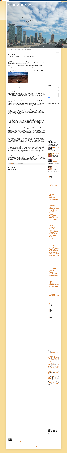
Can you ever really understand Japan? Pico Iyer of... (53, 286)
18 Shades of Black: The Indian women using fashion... (53, 257)
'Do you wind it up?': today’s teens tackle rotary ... (53, 290)
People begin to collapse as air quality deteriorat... (53, 273)
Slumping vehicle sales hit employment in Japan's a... (53, 198)
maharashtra (49, 378)
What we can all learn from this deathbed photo (53, 185)
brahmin (57, 368)
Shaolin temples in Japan (52, 101)
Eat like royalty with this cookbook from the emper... (53, 263)
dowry (48, 372)
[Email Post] (17, 163)
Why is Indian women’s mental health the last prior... (53, 227)
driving (52, 372)
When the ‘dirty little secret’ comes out (55, 140)
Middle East (56, 359)
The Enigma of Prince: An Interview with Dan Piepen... (53, 277)
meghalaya (49, 379)
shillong (50, 382)
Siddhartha (54, 364)
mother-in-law (55, 379)
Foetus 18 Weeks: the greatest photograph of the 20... (53, 219)
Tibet (18, 164)
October (50, 297)
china (56, 370)
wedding (49, 383)
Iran (15, 164)
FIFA (54, 357)
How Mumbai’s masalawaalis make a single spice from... (54, 266)
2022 (49, 176)
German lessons (51, 211)
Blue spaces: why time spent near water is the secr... (53, 251)
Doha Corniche (50, 356)
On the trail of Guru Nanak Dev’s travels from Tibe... (53, 221)
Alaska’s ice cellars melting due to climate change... (53, 192)
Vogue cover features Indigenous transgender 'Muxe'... (53, 201)
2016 (49, 311)
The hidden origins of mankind (53, 210)
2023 (49, 175)
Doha (56, 355)
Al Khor (49, 351)
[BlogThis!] (19, 163)
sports (53, 382)
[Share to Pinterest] (22, 163)
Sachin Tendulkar (56, 363)
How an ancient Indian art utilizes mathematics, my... (53, 272)
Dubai (54, 356)
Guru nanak (11, 164)
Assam (53, 353)
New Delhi (54, 360)
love (55, 377)
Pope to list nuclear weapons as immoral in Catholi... (53, 205)
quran (49, 381)
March (50, 305)
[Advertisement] (53, 69)
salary (58, 381)
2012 (49, 316)
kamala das (55, 375)
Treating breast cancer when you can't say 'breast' (53, 283)
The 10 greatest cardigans (52, 184)
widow (53, 383)
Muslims (49, 360)
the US (57, 382)
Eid (57, 356)
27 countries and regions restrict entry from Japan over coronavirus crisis (55, 160)
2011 (49, 317)
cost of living (49, 371)
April (50, 304)
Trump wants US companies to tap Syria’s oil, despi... (53, 292)
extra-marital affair (53, 373)
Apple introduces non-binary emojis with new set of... (54, 285)
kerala (52, 376)
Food (19, 49)
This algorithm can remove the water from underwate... (54, 199)
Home (8, 49)
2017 (49, 310)
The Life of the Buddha (55, 365)
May (50, 303)
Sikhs (16, 164)
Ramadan (50, 362)
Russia (51, 363)
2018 (49, 309)
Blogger (37, 446)
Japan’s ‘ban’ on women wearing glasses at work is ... (53, 242)
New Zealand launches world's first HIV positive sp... (53, 190)
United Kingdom (52, 367)
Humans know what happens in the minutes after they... (54, 249)
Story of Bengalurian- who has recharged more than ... (53, 230)
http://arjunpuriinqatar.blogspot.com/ (23, 441)
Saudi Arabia (49, 364)
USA (58, 366)
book (48, 368)
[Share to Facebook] (21, 163)
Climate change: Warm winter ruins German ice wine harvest (55, 148)
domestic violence (55, 371)
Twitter (54, 366)
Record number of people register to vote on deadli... (54, 203)
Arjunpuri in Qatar (19, 4)
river (55, 381)
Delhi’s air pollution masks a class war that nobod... (53, 275)
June (50, 302)
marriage (55, 378)
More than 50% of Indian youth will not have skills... (53, 218)
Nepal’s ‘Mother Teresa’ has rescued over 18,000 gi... (54, 209)
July (50, 301)
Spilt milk (50, 243)
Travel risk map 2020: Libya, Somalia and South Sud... (53, 223)
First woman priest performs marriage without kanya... (53, 194)
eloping (48, 373)
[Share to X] (20, 163)
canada (50, 370)
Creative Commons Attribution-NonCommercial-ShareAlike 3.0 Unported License (44, 441)
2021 (49, 177)
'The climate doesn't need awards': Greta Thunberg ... (53, 288)
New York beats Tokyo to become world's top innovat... (53, 233)
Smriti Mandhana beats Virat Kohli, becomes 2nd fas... (53, 245)
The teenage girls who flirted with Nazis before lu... (53, 216)
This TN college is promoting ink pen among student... (54, 270)
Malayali (52, 359)
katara (48, 376)
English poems (50, 357)
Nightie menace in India (55, 153)
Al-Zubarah (52, 351)
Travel (11, 49)
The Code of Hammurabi (52, 235)
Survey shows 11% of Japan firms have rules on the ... (53, 232)
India (14, 164)
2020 (49, 178)
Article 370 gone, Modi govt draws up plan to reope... (53, 236)
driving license (56, 372)
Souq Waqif (57, 364)
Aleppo (56, 351)
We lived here (51, 212)
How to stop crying (51, 228)
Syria (49, 365)
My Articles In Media (28, 49)
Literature (15, 49)
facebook (58, 373)
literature (49, 377)
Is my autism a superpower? (53, 252)
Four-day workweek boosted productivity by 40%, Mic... (53, 268)
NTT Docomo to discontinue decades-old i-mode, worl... (53, 294)
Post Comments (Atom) (15, 193)
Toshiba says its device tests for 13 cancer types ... (53, 207)
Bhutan (57, 353)
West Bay (57, 367)
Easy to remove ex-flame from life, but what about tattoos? (55, 167)
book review (52, 368)
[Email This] (18, 163)
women (57, 383)
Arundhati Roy (53, 352)
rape (52, 381)
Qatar (22, 49)
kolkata (56, 376)
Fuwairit (57, 357)
